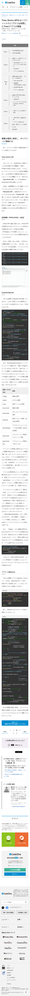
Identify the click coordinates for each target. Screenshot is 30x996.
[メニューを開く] (2, 2)
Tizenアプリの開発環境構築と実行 (14, 774)
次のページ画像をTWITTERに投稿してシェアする (15, 723)
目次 (15, 45)
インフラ (26, 7)
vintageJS (16, 68)
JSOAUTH (16, 99)
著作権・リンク (10, 968)
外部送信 (9, 983)
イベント (4, 927)
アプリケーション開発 (16, 7)
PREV (5, 731)
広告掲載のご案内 (22, 912)
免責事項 (9, 972)
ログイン (16, 874)
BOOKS (20, 927)
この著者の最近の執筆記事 (18, 806)
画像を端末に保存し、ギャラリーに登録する (19, 77)
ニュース (4, 919)
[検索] (3, 7)
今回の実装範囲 (16, 53)
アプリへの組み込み (19, 71)
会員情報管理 (10, 970)
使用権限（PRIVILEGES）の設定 (19, 84)
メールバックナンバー (16, 865)
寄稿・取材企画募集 (8, 912)
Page (6, 52)
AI (7, 7)
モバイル (4, 39)
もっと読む (6, 776)
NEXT (25, 731)
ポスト (19, 752)
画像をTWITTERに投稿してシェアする (19, 96)
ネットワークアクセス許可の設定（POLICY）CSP (19, 103)
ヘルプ (8, 965)
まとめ (14, 127)
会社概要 (9, 975)
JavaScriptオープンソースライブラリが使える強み (19, 64)
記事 (19, 919)
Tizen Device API (18, 80)
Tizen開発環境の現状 (17, 50)
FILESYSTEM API (18, 87)
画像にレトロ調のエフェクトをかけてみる (19, 59)
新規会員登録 (15, 870)
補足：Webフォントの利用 (19, 124)
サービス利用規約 (11, 977)
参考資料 (14, 129)
